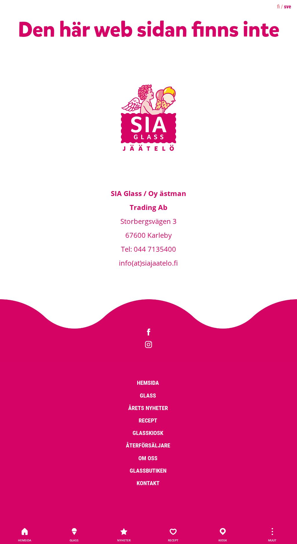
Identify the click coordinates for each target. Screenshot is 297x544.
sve (287, 6)
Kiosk (222, 540)
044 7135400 (155, 249)
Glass (74, 540)
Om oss (147, 458)
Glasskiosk (148, 432)
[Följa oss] (148, 333)
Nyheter (124, 540)
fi (278, 6)
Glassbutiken (148, 470)
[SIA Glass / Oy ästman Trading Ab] (148, 150)
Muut (272, 540)
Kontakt (148, 483)
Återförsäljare (148, 445)
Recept (173, 540)
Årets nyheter (148, 407)
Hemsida (24, 540)
